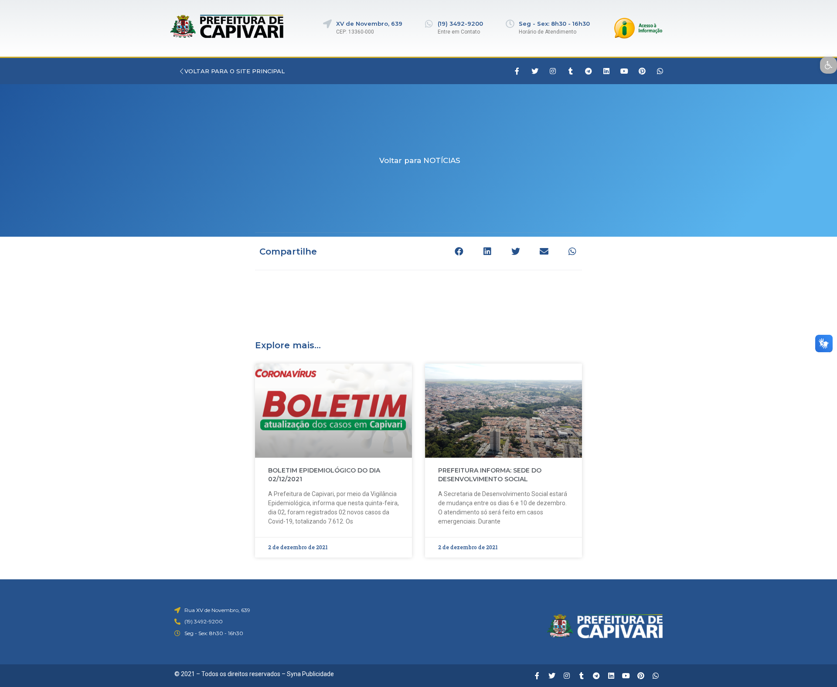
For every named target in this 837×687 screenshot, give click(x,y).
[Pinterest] (642, 71)
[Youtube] (624, 71)
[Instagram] (553, 71)
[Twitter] (535, 71)
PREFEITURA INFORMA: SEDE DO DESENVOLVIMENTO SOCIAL (489, 474)
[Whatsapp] (660, 71)
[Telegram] (588, 71)
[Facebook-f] (517, 71)
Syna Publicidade (310, 673)
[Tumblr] (571, 71)
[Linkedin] (606, 71)
